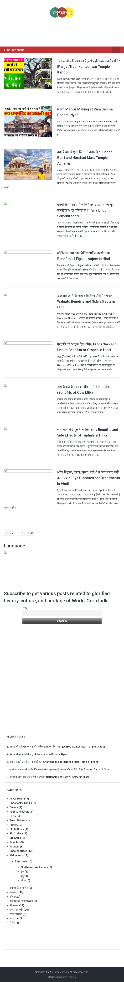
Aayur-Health (17, 798)
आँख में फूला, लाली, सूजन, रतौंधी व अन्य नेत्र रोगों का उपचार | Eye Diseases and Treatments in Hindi (88, 478)
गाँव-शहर (14, 892)
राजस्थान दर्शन (16, 909)
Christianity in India (21, 803)
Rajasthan (21, 861)
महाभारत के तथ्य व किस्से (21, 901)
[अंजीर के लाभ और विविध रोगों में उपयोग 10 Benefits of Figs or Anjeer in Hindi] (28, 265)
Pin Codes (16, 833)
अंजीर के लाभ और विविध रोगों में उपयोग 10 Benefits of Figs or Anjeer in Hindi (49, 777)
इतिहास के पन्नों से (18, 887)
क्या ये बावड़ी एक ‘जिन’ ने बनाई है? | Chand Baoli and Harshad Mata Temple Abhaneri (84, 157)
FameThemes (68, 977)
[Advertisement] (62, 31)
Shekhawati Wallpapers (34, 867)
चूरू (22, 871)
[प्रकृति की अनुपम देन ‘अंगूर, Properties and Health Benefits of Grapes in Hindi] (28, 356)
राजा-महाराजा (16, 914)
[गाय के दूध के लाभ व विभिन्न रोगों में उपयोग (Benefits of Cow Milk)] (28, 399)
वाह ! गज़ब (14, 918)
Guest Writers (18, 820)
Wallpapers (16, 855)
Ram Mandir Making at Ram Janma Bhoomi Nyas (38, 754)
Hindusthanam (14, 50)
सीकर (23, 880)
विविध (12, 922)
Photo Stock (17, 829)
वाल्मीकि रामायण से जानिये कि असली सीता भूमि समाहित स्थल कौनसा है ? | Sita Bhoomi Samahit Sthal (85, 210)
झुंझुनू (23, 876)
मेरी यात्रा (14, 905)
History (14, 824)
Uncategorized (18, 850)
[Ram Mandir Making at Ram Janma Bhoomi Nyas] (28, 121)
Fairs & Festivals (19, 811)
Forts (13, 816)
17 (21, 532)
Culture (14, 807)
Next (30, 532)
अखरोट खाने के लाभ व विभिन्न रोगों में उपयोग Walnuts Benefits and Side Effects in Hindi (86, 301)
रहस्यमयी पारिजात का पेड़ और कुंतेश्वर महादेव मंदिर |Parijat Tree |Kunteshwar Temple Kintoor (88, 66)
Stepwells (15, 837)
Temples (15, 842)
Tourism (14, 846)
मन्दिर (12, 896)
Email (24, 608)
